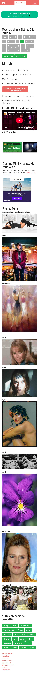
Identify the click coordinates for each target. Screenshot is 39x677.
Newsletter (6, 670)
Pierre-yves (7, 634)
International (6, 663)
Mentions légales (8, 665)
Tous (5, 37)
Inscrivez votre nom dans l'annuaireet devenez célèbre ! (15, 89)
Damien (14, 647)
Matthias (6, 639)
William (20, 630)
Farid (28, 643)
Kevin (15, 639)
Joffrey (30, 639)
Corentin (23, 647)
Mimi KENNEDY (8, 56)
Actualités (5, 656)
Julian (22, 639)
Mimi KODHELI (20, 56)
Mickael (32, 634)
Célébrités (20, 2)
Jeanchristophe (25, 625)
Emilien (6, 647)
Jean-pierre (7, 643)
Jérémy (6, 625)
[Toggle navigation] (34, 3)
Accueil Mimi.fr (7, 654)
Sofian (28, 630)
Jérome (14, 625)
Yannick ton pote (9, 630)
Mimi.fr (4, 2)
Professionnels (7, 661)
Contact (5, 667)
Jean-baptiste (18, 643)
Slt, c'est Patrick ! (20, 634)
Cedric (32, 647)
